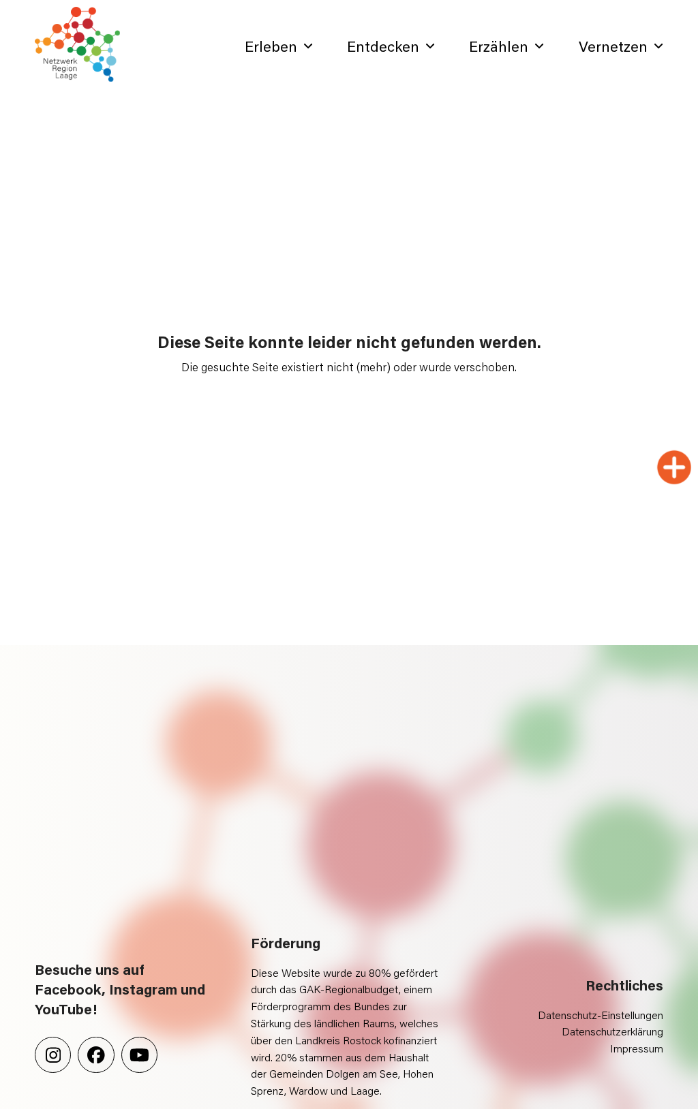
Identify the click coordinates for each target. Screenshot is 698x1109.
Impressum (636, 1048)
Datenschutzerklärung (612, 1031)
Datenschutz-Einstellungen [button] (600, 1015)
